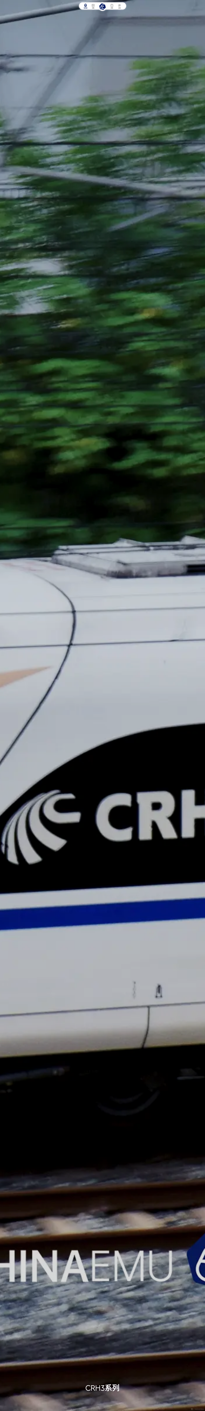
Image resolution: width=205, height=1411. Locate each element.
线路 (93, 8)
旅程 (112, 8)
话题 (119, 8)
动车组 (85, 8)
